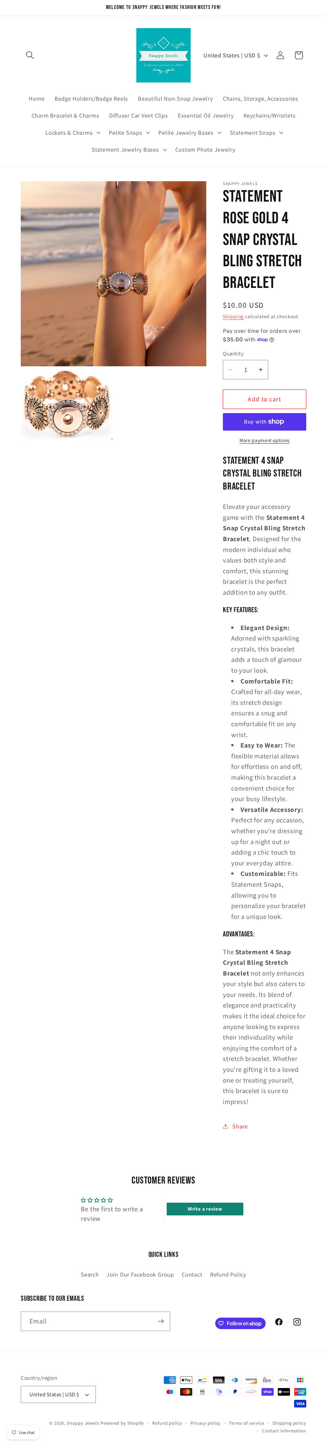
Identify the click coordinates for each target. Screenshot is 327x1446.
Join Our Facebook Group (140, 1274)
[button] (30, 55)
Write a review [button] (205, 1209)
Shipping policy (289, 1423)
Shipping (233, 316)
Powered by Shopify (122, 1423)
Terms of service (246, 1423)
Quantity (233, 353)
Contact (192, 1274)
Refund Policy (228, 1274)
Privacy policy (206, 1423)
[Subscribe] (161, 1321)
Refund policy (167, 1423)
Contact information (284, 1431)
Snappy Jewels (83, 1423)
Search (90, 1274)
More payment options (265, 440)
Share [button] (240, 1126)
